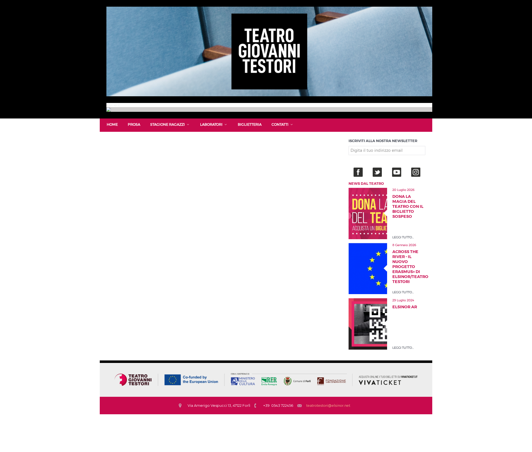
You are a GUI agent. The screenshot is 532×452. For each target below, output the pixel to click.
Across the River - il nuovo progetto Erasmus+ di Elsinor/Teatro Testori (408, 266)
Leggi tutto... (403, 237)
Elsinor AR (404, 306)
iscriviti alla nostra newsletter (383, 141)
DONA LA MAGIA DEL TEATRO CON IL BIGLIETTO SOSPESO (407, 206)
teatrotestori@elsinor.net (328, 405)
